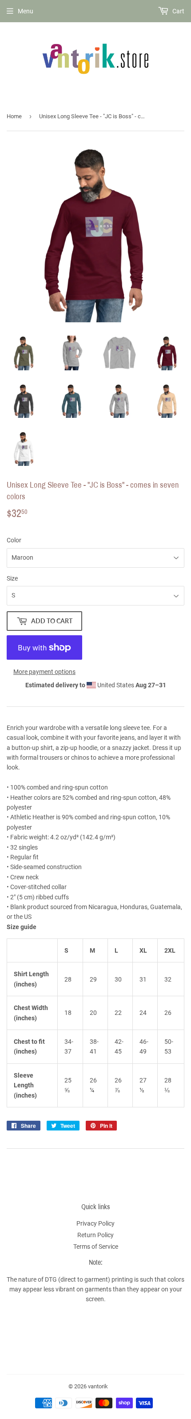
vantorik (98, 1386)
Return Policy (95, 1235)
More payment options (44, 671)
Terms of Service (95, 1246)
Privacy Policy (95, 1223)
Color (14, 540)
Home (14, 116)
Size (12, 578)
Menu (25, 11)
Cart (177, 11)
